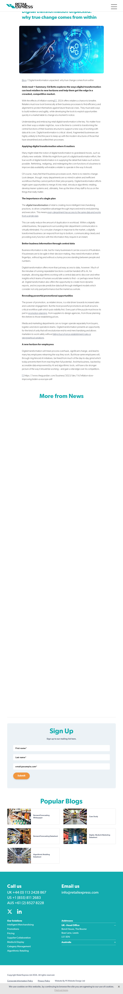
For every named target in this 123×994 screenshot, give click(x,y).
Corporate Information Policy (20, 981)
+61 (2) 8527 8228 (29, 903)
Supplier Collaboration (19, 938)
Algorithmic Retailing (18, 951)
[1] (55, 101)
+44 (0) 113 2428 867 (29, 893)
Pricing (10, 933)
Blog (24, 80)
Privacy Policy (44, 981)
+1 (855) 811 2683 (26, 898)
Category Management (19, 946)
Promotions (13, 929)
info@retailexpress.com (80, 893)
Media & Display (15, 942)
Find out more (61, 990)
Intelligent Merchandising (20, 925)
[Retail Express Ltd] (20, 6)
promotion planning (37, 313)
